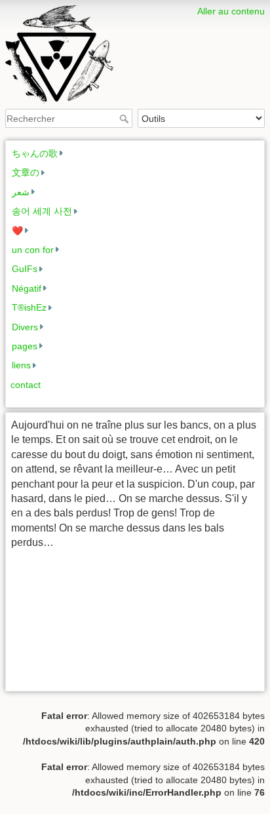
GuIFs (24, 268)
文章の (25, 172)
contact (25, 384)
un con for (33, 249)
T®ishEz (29, 307)
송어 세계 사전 (42, 211)
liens (21, 365)
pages (24, 346)
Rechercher (125, 118)
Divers (25, 327)
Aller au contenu (231, 11)
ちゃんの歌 (35, 153)
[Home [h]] (135, 8)
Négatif (26, 288)
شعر (20, 192)
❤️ (17, 230)
